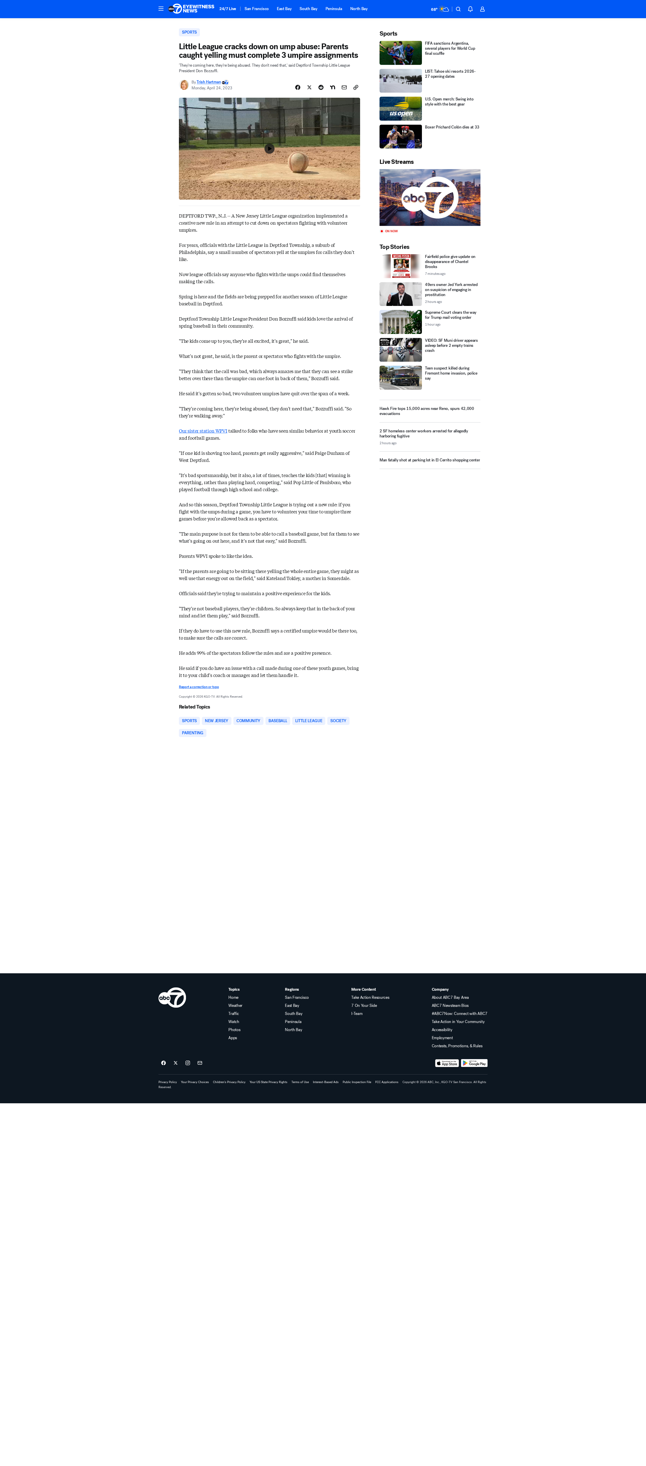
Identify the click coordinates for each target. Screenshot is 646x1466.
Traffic (233, 1014)
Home (233, 998)
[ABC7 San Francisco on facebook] (163, 1063)
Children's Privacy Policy (229, 1082)
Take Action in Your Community (458, 1022)
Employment (442, 1038)
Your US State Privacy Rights (268, 1082)
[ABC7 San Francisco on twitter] (176, 1063)
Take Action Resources (370, 998)
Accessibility (442, 1030)
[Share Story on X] (309, 87)
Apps (232, 1038)
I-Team (356, 1014)
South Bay (308, 8)
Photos (234, 1030)
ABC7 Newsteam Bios (450, 1006)
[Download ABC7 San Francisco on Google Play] (474, 1063)
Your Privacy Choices (195, 1082)
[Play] (430, 197)
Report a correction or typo (199, 687)
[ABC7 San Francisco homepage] (191, 9)
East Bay (284, 8)
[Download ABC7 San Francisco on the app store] (447, 1063)
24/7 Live (227, 8)
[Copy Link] (356, 87)
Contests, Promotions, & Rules (457, 1046)
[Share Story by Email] (344, 87)
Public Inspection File (357, 1082)
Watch (233, 1022)
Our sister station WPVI (203, 430)
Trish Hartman (209, 82)
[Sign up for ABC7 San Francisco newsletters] (200, 1063)
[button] (161, 9)
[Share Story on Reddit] (321, 87)
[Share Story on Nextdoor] (332, 87)
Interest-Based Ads (326, 1082)
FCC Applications (386, 1082)
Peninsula (334, 8)
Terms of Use (300, 1082)
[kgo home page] (172, 997)
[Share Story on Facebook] (297, 87)
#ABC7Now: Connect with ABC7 (460, 1014)
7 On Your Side (364, 1006)
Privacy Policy (167, 1082)
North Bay (359, 8)
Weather (235, 1006)
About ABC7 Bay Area (450, 998)
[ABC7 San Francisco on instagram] (188, 1063)
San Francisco (257, 8)
